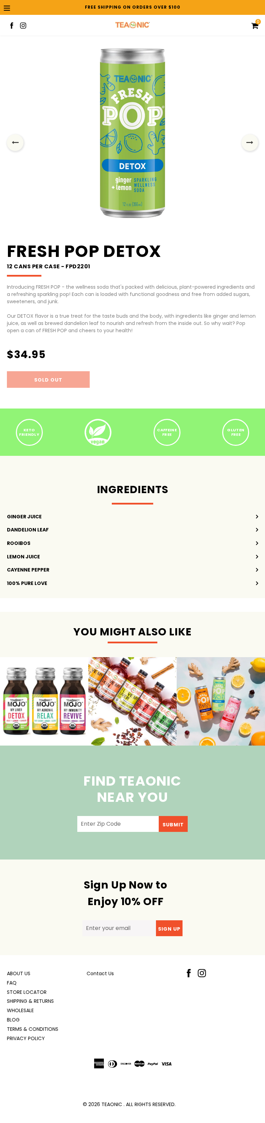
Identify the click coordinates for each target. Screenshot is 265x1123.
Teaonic (111, 1104)
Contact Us (100, 973)
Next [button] (250, 142)
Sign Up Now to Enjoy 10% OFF (125, 893)
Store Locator (27, 992)
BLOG (13, 1019)
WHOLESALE (20, 1010)
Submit (173, 824)
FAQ (12, 982)
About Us (18, 973)
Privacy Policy (26, 1038)
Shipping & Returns (30, 1001)
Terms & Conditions (32, 1029)
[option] (132, 142)
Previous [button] (15, 142)
